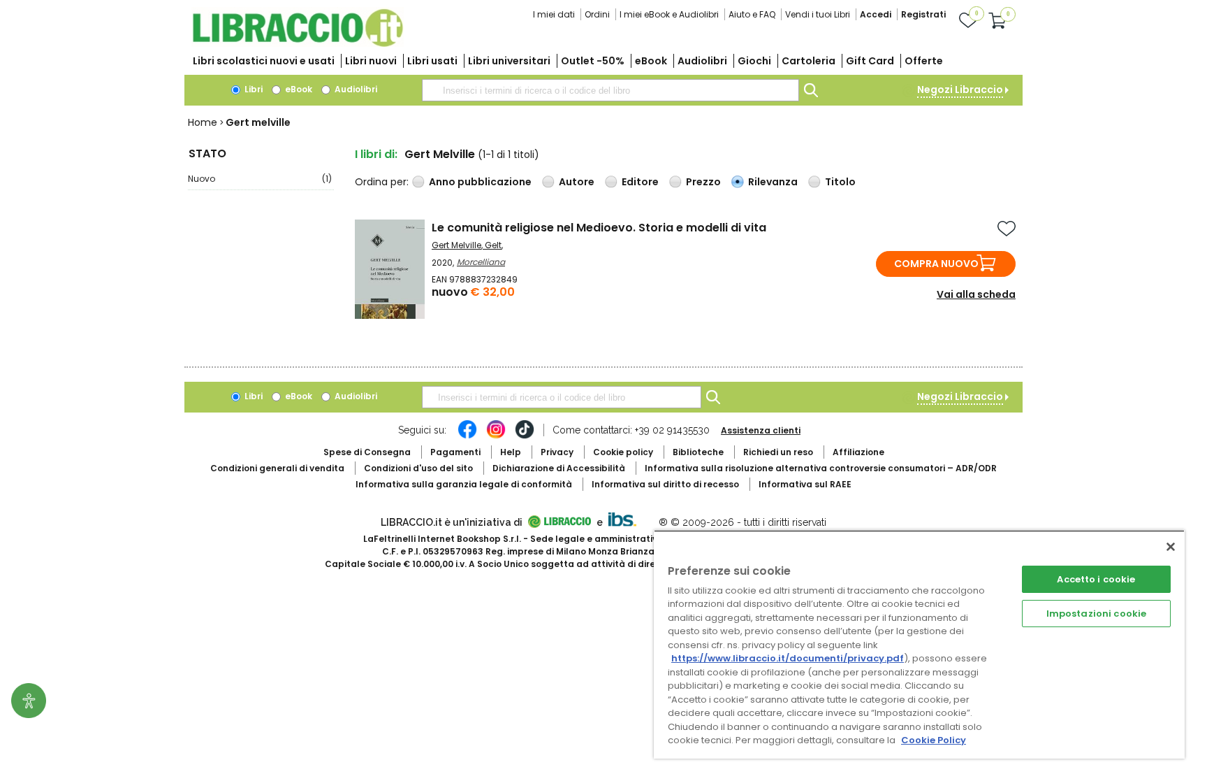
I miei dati (554, 14)
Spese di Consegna (367, 452)
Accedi (875, 14)
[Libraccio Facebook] (467, 436)
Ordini (597, 14)
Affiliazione (858, 452)
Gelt (493, 245)
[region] (919, 644)
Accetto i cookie (1096, 579)
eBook (651, 61)
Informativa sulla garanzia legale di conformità (464, 484)
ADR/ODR (821, 468)
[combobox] (610, 90)
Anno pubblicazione (480, 182)
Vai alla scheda (976, 294)
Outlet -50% (592, 61)
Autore (576, 182)
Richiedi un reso (778, 452)
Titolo (840, 182)
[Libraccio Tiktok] (524, 436)
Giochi (754, 61)
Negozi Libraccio (960, 89)
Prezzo (703, 182)
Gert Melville (456, 245)
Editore (640, 182)
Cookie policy (623, 452)
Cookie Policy (933, 740)
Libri (252, 89)
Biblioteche (698, 452)
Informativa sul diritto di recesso (665, 484)
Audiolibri (702, 61)
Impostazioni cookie (1096, 613)
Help (510, 452)
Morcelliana (481, 262)
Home (202, 122)
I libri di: (376, 154)
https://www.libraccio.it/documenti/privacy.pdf (787, 658)
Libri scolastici (264, 61)
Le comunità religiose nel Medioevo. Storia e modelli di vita (599, 228)
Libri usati (432, 61)
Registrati (923, 14)
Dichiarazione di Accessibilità (558, 468)
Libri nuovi (371, 61)
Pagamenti (455, 452)
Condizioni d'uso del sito (418, 468)
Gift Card (870, 61)
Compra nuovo (936, 264)
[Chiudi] (1170, 547)
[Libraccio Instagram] (496, 436)
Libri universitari (509, 61)
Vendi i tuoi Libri (817, 14)
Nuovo (260, 179)
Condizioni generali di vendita (277, 468)
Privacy (557, 452)
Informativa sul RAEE (805, 484)
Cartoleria (808, 61)
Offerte (924, 61)
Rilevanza (773, 182)
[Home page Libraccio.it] (297, 44)
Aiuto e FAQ (752, 14)
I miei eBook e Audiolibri (669, 14)
